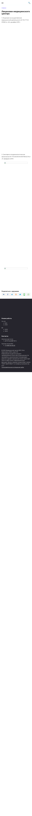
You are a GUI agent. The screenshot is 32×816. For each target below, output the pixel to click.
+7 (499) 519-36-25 (10, 345)
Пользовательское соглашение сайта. (13, 367)
